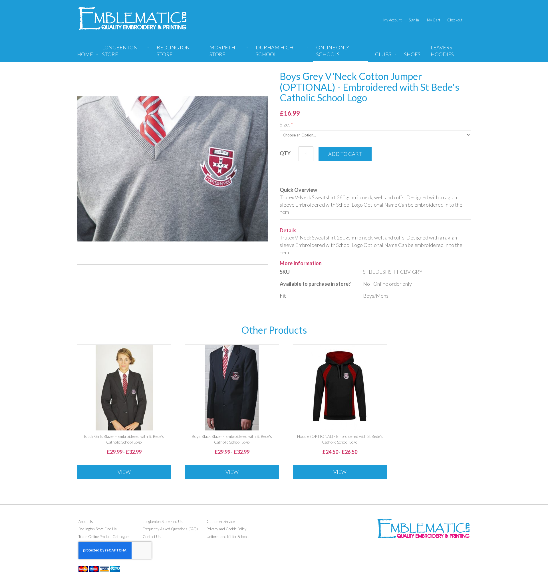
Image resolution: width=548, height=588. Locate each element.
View (124, 472)
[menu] (274, 53)
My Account (392, 20)
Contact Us (152, 536)
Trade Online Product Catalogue (103, 536)
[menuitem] (124, 53)
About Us (85, 521)
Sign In (414, 20)
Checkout (454, 20)
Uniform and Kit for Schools (228, 536)
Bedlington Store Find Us (97, 529)
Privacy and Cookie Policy (226, 529)
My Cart (433, 20)
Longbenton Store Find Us (163, 521)
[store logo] (132, 18)
